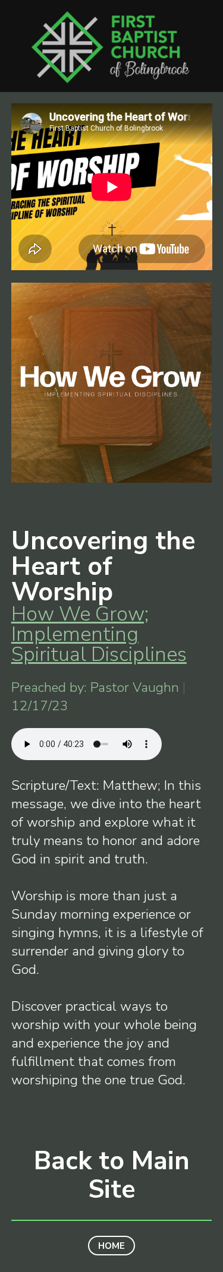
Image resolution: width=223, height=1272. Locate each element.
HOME (111, 1245)
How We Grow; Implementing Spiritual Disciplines (99, 634)
